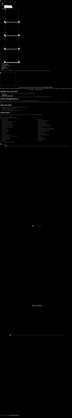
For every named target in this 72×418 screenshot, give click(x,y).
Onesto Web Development (14, 415)
